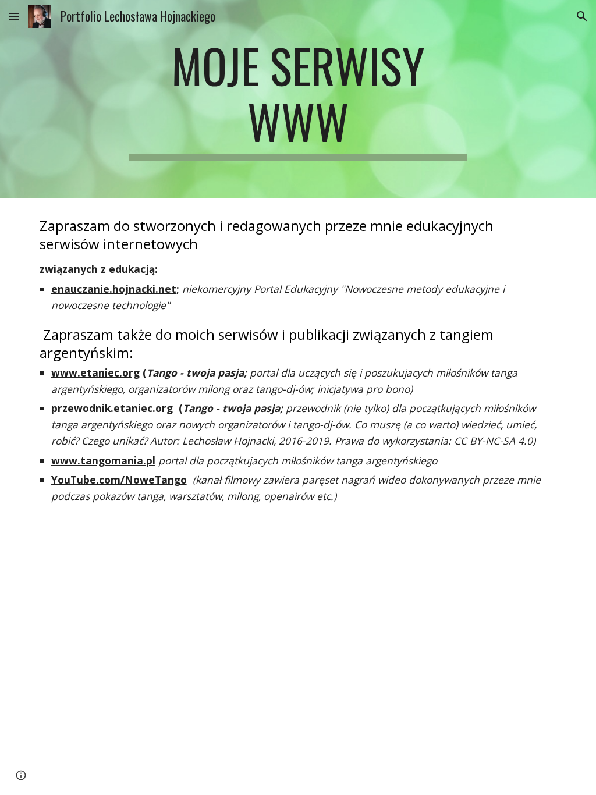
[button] (14, 16)
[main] (298, 99)
